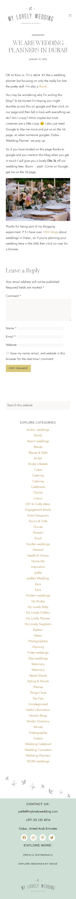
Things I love (38, 692)
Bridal (38, 458)
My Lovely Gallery (38, 612)
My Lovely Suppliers (38, 624)
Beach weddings (38, 441)
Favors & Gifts (38, 521)
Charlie (38, 492)
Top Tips (38, 698)
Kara (38, 584)
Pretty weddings (38, 652)
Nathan (38, 630)
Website (11, 345)
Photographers (38, 641)
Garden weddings (38, 544)
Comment (13, 296)
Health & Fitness (38, 555)
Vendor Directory (38, 721)
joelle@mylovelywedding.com (38, 811)
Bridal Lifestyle (38, 464)
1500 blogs (51, 232)
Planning (38, 647)
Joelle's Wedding (38, 578)
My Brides (38, 601)
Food (38, 538)
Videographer (38, 733)
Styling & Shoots (38, 681)
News (38, 635)
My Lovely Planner (38, 618)
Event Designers (38, 515)
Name (11, 328)
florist (42, 86)
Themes (38, 687)
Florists (38, 527)
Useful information (38, 710)
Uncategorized (38, 704)
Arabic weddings (38, 429)
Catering (38, 475)
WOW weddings (38, 761)
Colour (38, 498)
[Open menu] (70, 15)
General (38, 550)
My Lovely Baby (38, 607)
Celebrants (38, 487)
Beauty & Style (38, 452)
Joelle (38, 572)
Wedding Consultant (38, 750)
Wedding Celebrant (38, 744)
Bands (38, 435)
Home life (38, 561)
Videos (38, 738)
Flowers (38, 532)
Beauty (38, 447)
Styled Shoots (38, 675)
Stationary (38, 664)
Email (11, 336)
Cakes (38, 470)
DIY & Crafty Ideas (38, 504)
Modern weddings (38, 595)
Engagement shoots (38, 509)
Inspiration (38, 35)
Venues (38, 727)
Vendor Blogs (38, 715)
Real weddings (38, 658)
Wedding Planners (38, 755)
